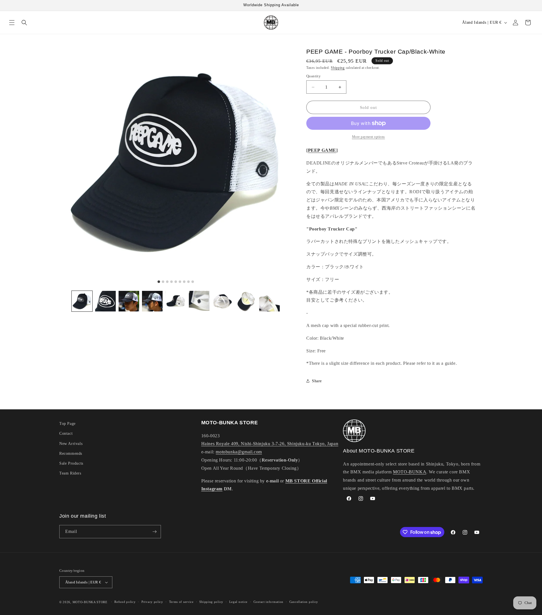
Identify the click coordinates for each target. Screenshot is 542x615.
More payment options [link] (368, 137)
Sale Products (71, 463)
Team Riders (70, 473)
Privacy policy (152, 601)
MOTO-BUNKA (409, 471)
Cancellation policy (303, 601)
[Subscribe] (154, 531)
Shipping (338, 68)
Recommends (70, 453)
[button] (12, 22)
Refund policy (125, 601)
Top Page (67, 423)
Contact (66, 433)
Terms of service (181, 601)
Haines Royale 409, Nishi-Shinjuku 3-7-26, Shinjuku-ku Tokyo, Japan (269, 443)
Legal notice (238, 601)
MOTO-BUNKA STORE (90, 602)
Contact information (268, 601)
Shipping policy (211, 601)
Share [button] (317, 381)
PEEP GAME (322, 150)
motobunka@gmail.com (239, 451)
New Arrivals (70, 444)
